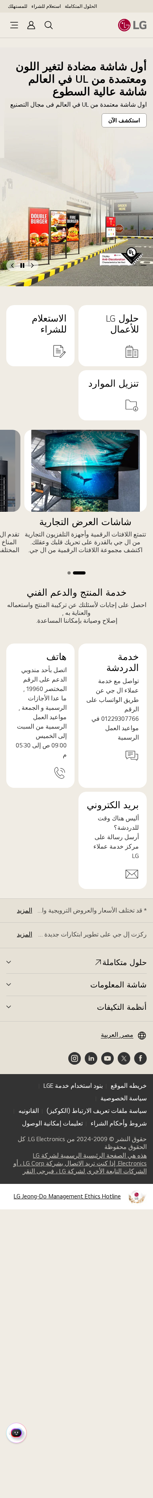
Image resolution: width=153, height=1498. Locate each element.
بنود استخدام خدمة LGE (73, 1085)
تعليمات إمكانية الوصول (52, 1123)
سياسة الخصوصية (123, 1098)
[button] (143, 265)
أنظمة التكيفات (122, 1007)
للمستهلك (17, 6)
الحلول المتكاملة (81, 6)
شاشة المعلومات (118, 984)
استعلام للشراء (46, 6)
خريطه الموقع (129, 1085)
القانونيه (28, 1110)
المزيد (24, 910)
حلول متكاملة (124, 962)
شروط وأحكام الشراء (119, 1123)
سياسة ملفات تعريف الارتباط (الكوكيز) (97, 1110)
